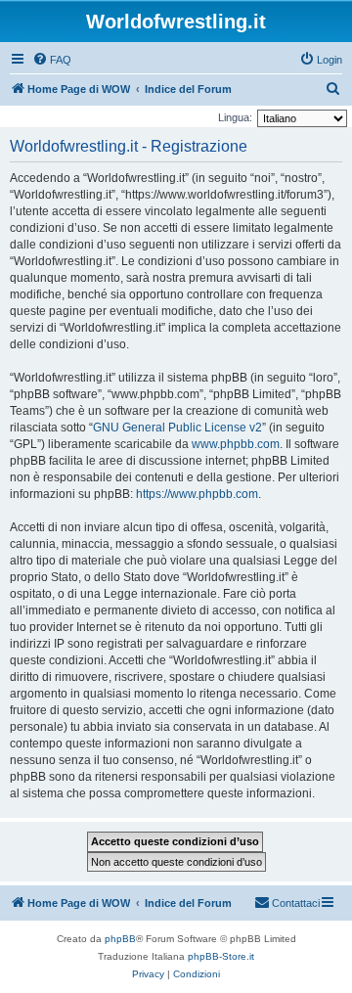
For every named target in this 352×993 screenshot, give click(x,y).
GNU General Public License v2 (177, 427)
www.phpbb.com (236, 444)
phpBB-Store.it (221, 956)
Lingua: (235, 117)
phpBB (120, 938)
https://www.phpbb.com (197, 494)
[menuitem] (51, 59)
